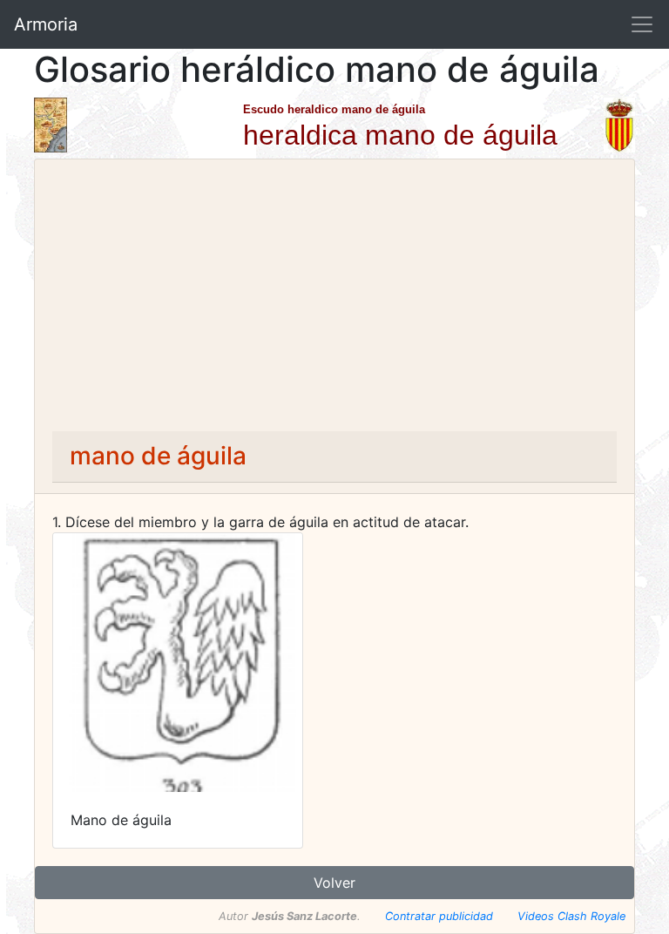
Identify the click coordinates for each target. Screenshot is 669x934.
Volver (334, 882)
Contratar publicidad (439, 916)
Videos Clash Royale (571, 916)
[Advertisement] (334, 301)
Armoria (46, 24)
